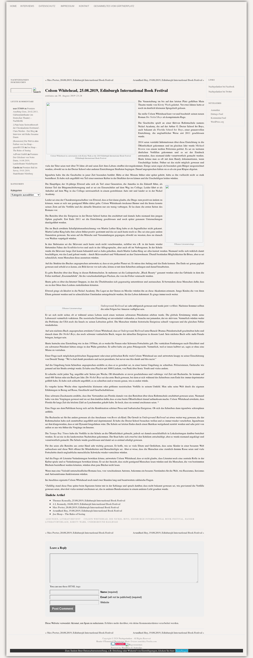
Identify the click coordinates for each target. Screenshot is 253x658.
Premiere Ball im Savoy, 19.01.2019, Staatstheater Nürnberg (25, 170)
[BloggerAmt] (134, 644)
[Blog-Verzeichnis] (118, 644)
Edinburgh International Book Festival (157, 518)
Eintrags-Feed (217, 113)
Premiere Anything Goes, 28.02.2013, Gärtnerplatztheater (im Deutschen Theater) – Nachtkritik (25, 114)
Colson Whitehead (96, 518)
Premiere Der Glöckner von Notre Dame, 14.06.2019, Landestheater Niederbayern (25, 159)
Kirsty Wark (164, 104)
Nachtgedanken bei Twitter (220, 91)
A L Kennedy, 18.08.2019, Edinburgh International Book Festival (86, 504)
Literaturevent (70, 518)
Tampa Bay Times (59, 433)
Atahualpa (137, 647)
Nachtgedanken (125, 638)
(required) (109, 592)
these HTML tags (71, 586)
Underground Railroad (103, 521)
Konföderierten (75, 247)
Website (104, 602)
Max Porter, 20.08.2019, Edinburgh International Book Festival (80, 80)
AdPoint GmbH (20, 154)
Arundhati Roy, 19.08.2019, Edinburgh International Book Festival (167, 80)
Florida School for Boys (170, 129)
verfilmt (173, 305)
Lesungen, (53, 518)
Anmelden (215, 109)
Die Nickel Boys (119, 518)
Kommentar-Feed (218, 117)
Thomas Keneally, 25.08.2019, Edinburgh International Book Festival (89, 500)
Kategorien (16, 190)
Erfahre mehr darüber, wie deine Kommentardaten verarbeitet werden (141, 623)
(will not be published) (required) (121, 597)
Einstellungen (182, 650)
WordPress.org (217, 121)
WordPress (126, 647)
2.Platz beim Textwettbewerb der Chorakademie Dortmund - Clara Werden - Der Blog (26, 127)
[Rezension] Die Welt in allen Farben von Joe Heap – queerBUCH (26, 144)
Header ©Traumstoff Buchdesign (110, 641)
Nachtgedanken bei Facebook (221, 86)
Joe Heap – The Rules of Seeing (25, 149)
